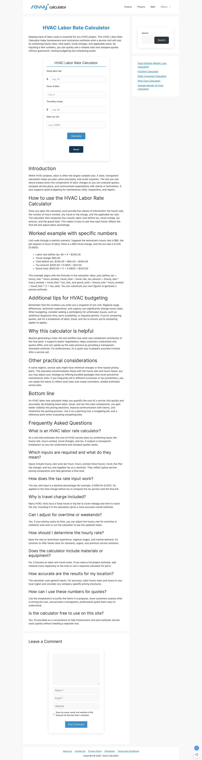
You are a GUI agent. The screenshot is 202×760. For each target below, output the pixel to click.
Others (164, 6)
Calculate (76, 136)
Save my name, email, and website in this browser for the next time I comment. (74, 713)
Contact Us (80, 751)
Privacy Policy (95, 751)
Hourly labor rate (54, 71)
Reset (76, 149)
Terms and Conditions (128, 751)
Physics (141, 6)
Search (145, 33)
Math (152, 6)
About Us (67, 751)
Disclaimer (110, 751)
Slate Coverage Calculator (152, 76)
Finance (128, 6)
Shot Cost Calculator (149, 81)
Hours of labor (53, 86)
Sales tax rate (53, 116)
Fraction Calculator (148, 71)
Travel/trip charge (55, 101)
